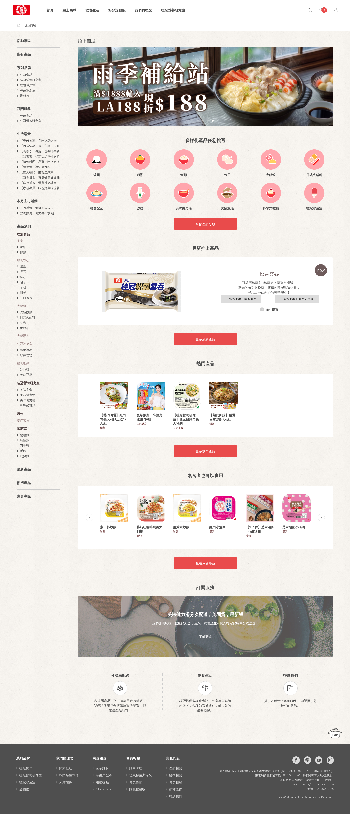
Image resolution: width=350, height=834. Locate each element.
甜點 (23, 293)
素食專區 (24, 496)
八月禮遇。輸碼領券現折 (36, 208)
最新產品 (24, 469)
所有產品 (24, 54)
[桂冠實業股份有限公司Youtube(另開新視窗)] (318, 760)
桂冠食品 (26, 74)
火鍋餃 (271, 175)
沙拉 (140, 208)
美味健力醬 (27, 400)
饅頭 (23, 277)
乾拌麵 (24, 456)
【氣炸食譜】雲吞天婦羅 (297, 299)
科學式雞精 (27, 405)
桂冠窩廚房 (27, 90)
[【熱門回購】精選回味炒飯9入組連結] (223, 396)
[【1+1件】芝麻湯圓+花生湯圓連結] (260, 508)
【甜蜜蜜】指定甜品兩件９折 (40, 156)
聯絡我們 (175, 796)
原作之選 (23, 420)
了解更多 (205, 636)
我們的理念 (143, 10)
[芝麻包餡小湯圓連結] (296, 508)
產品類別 (24, 226)
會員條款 (135, 782)
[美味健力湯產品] (184, 193)
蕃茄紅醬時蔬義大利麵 (149, 529)
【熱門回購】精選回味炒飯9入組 (222, 417)
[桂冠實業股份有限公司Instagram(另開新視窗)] (330, 760)
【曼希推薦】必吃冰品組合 (38, 140)
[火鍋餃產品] (271, 159)
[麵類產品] (140, 159)
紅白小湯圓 (217, 527)
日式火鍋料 (27, 317)
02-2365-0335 (325, 789)
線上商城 (69, 10)
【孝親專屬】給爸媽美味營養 (40, 188)
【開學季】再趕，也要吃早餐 (40, 151)
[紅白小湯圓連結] (223, 508)
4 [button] (213, 121)
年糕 (23, 287)
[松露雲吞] (141, 291)
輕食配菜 (23, 363)
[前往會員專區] (336, 10)
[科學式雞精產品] (271, 193)
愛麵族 (24, 96)
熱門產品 (24, 482)
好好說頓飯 (117, 10)
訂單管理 (135, 768)
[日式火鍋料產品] (314, 159)
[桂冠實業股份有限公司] (21, 10)
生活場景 (24, 133)
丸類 (23, 323)
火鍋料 (21, 306)
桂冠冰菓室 (27, 85)
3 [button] (208, 121)
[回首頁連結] (18, 25)
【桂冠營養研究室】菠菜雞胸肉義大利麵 (186, 419)
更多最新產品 (205, 339)
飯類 (23, 247)
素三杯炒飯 (108, 527)
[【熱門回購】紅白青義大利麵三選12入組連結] (114, 396)
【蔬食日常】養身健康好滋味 (40, 177)
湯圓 (23, 266)
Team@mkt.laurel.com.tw (317, 784)
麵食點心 (23, 260)
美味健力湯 (27, 395)
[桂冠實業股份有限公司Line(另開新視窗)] (307, 760)
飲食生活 (92, 10)
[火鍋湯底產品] (227, 193)
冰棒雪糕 (26, 355)
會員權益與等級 (140, 775)
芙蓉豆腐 (26, 375)
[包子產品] (227, 159)
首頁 (50, 10)
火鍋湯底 (23, 336)
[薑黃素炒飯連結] (187, 508)
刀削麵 (24, 445)
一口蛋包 (26, 298)
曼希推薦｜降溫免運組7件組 (149, 417)
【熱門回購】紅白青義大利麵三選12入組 (113, 419)
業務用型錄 (104, 775)
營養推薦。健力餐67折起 (37, 213)
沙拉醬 (24, 369)
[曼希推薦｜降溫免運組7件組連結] (151, 396)
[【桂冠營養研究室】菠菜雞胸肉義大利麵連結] (187, 396)
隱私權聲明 (137, 789)
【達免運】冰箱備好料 (35, 167)
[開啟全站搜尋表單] (310, 10)
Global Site (103, 789)
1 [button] (198, 121)
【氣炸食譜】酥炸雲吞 (241, 299)
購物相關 (175, 775)
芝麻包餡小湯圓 (293, 527)
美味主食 (26, 390)
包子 (23, 282)
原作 (20, 413)
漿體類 (24, 328)
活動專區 (24, 40)
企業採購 (102, 768)
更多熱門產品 (205, 451)
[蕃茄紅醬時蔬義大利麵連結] (151, 508)
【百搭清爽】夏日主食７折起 (40, 146)
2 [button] (203, 121)
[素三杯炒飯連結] (114, 508)
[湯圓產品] (96, 159)
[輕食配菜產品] (96, 193)
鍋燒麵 (24, 435)
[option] (205, 86)
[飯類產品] (184, 159)
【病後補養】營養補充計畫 (38, 183)
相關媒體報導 (69, 775)
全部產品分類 (205, 224)
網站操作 (175, 789)
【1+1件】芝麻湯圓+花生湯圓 (260, 529)
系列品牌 (24, 67)
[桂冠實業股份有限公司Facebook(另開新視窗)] (296, 760)
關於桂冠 (65, 768)
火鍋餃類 (26, 312)
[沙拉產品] (140, 193)
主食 (20, 241)
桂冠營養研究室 (173, 10)
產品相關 (175, 768)
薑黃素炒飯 (181, 527)
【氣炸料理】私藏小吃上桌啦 (40, 162)
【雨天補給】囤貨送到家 (36, 172)
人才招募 (65, 782)
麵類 (23, 252)
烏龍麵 (24, 440)
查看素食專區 (205, 563)
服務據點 (102, 782)
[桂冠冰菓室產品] (314, 193)
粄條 (23, 451)
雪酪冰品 (26, 350)
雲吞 (23, 271)
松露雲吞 (269, 273)
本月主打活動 (27, 201)
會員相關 (175, 782)
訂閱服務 (24, 108)
